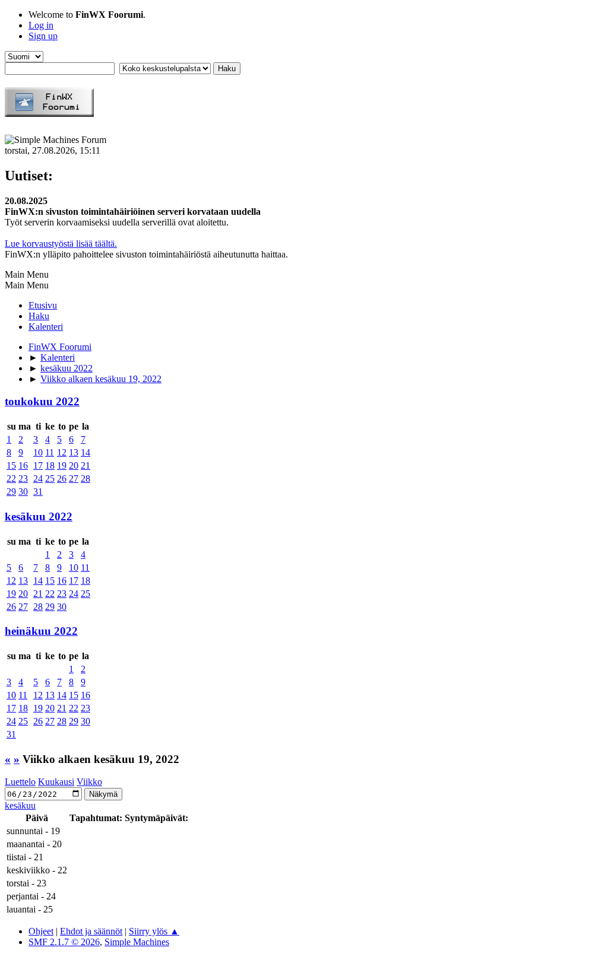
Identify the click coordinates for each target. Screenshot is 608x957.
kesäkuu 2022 (38, 516)
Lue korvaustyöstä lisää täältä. (61, 244)
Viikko (89, 782)
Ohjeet (40, 931)
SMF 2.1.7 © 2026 (64, 942)
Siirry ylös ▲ (154, 931)
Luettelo (20, 782)
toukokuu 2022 (42, 401)
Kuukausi (56, 782)
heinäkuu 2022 (41, 631)
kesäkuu (20, 805)
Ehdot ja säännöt (91, 931)
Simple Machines (136, 942)
